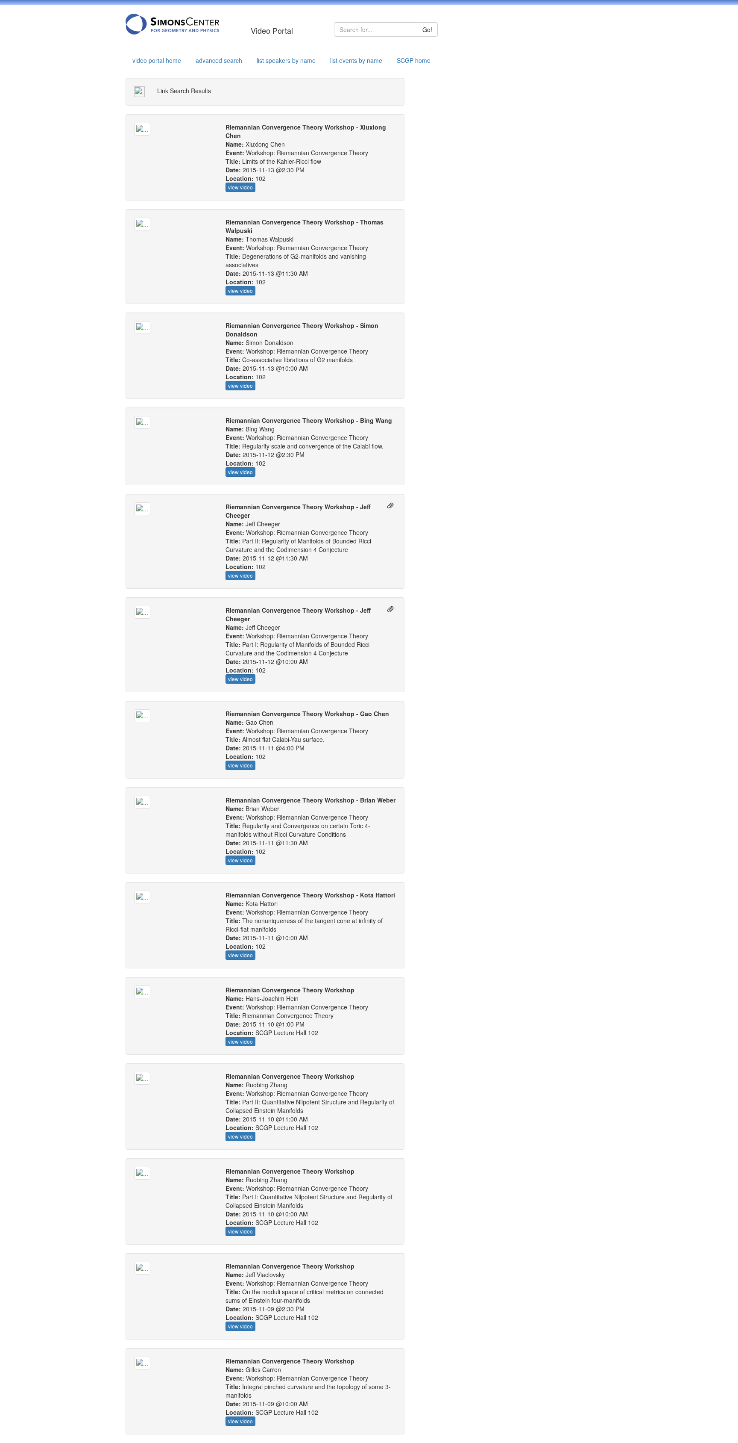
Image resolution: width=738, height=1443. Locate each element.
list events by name (356, 60)
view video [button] (240, 187)
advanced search (219, 60)
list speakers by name (286, 60)
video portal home (156, 60)
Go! (427, 29)
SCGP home (413, 60)
